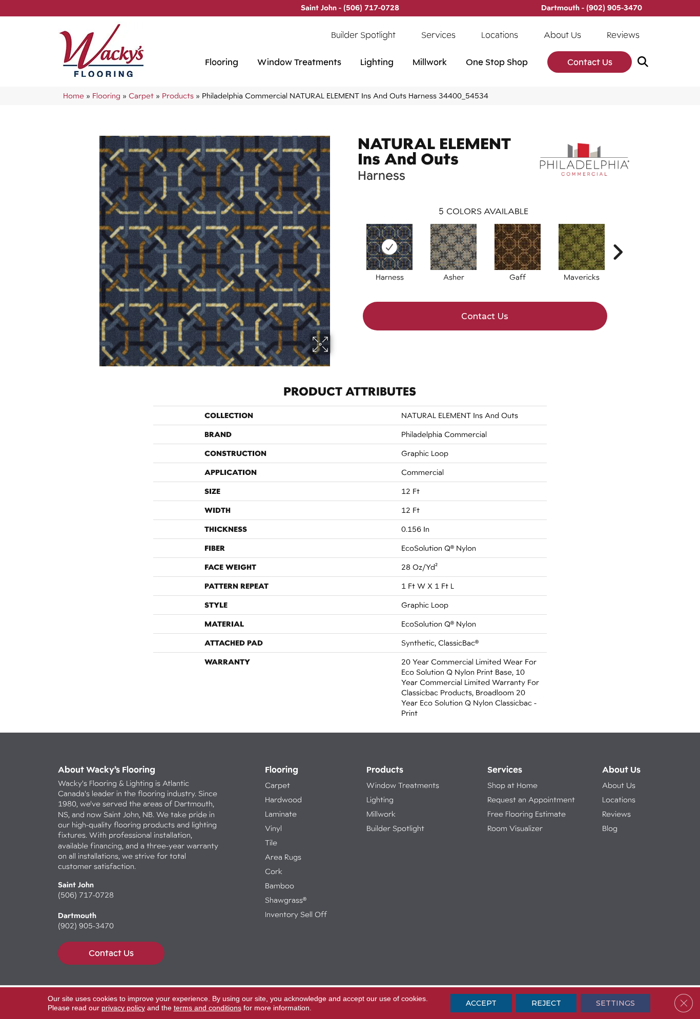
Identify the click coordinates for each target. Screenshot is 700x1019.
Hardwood (283, 799)
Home (73, 95)
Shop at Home (512, 785)
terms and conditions (207, 1008)
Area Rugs (283, 856)
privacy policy (123, 1008)
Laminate (281, 813)
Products (178, 95)
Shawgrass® (285, 900)
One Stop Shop (497, 62)
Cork (273, 871)
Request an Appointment (531, 799)
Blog (609, 828)
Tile (271, 842)
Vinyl (273, 828)
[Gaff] (517, 247)
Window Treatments (299, 62)
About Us (562, 35)
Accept (481, 1003)
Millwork (430, 62)
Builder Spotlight (363, 35)
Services (438, 35)
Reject (546, 1003)
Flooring (221, 62)
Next (617, 237)
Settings (615, 1003)
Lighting (377, 62)
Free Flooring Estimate (527, 813)
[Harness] (389, 247)
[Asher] (453, 247)
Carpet (141, 95)
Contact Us (589, 62)
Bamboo (279, 885)
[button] (644, 62)
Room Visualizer (515, 828)
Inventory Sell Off (296, 914)
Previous (352, 237)
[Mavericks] (581, 247)
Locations (499, 35)
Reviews (623, 35)
